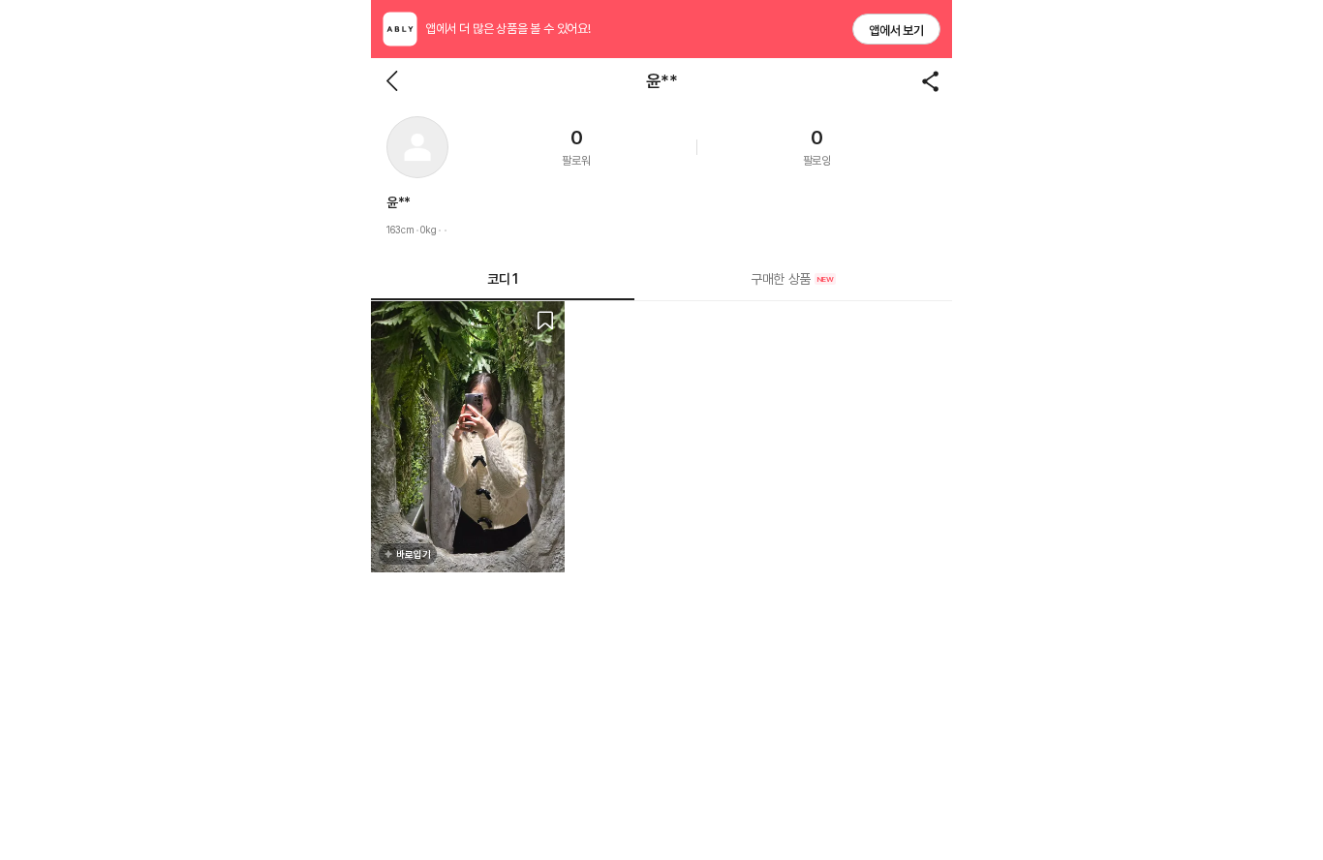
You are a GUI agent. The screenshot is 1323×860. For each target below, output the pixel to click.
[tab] (793, 279)
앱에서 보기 (896, 30)
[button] (417, 147)
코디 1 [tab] (502, 279)
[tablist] (661, 279)
